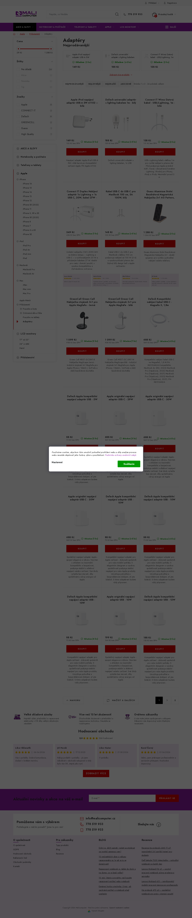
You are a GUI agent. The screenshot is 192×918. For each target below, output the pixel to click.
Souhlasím (129, 464)
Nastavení (57, 462)
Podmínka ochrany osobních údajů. (121, 455)
